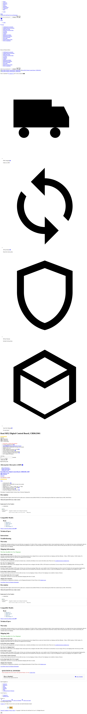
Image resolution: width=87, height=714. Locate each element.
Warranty (22, 492)
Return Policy (6, 7)
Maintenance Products (7, 36)
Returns (4, 687)
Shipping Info (27, 492)
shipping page (43, 580)
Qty (3, 456)
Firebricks (5, 32)
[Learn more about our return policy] (10, 249)
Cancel (14, 17)
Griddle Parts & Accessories (8, 28)
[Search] (18, 17)
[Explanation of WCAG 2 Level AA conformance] (10, 708)
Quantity (14, 457)
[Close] (1, 712)
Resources (5, 3)
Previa (8, 525)
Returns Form (6, 696)
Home (4, 1)
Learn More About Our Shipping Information (10, 582)
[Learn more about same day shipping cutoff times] (11, 428)
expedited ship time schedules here (62, 560)
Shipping (5, 6)
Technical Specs (17, 492)
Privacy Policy (12, 710)
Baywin (8, 522)
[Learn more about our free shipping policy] (10, 160)
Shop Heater (9, 526)
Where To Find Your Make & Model (8, 528)
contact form (32, 672)
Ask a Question (79, 676)
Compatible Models (9, 492)
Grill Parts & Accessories (8, 26)
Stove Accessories (6, 37)
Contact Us (5, 8)
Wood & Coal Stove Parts (8, 30)
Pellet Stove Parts (6, 29)
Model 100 (9, 523)
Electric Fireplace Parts (7, 39)
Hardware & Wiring (7, 34)
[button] (4, 436)
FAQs (4, 5)
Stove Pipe (5, 38)
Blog (4, 9)
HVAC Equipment (7, 40)
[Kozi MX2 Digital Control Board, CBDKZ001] (11, 70)
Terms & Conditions (5, 710)
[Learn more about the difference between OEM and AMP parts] (22, 465)
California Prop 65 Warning (8, 690)
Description (3, 492)
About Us (5, 2)
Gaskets (4, 33)
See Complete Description (8, 453)
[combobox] (6, 17)
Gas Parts (5, 31)
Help (4, 686)
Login (4, 11)
